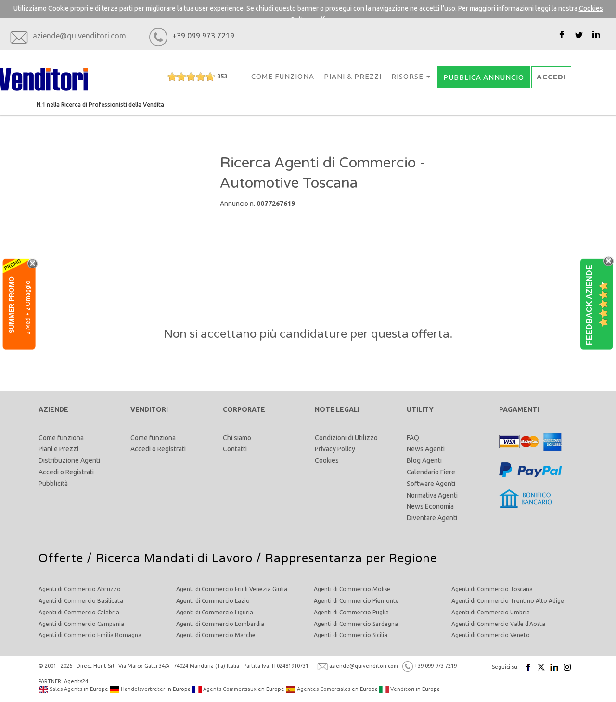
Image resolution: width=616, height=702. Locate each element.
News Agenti (426, 449)
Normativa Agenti (432, 495)
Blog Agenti (424, 460)
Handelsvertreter (142, 689)
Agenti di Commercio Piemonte (356, 601)
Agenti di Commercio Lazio (213, 601)
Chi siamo (237, 438)
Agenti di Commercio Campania (81, 624)
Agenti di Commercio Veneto (490, 635)
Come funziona (61, 438)
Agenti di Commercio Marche (216, 635)
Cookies (327, 460)
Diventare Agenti (432, 518)
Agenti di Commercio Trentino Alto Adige (507, 601)
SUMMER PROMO (11, 304)
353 (222, 76)
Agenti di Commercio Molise (352, 589)
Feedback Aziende (589, 304)
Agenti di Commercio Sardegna (356, 624)
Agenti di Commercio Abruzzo (79, 589)
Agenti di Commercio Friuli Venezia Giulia (231, 589)
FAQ (413, 438)
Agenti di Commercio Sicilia (350, 635)
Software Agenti (431, 483)
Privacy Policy (335, 449)
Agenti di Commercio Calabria (78, 612)
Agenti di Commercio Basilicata (80, 601)
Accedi (48, 472)
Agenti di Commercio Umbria (490, 612)
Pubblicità (53, 483)
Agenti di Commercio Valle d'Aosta (498, 624)
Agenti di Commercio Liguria (214, 612)
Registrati (79, 472)
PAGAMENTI (519, 409)
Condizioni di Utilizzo (346, 438)
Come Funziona (282, 76)
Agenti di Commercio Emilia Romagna (89, 635)
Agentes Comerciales (322, 689)
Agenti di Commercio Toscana (492, 589)
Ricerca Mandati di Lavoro (174, 558)
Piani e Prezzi (58, 449)
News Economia (430, 506)
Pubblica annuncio (483, 77)
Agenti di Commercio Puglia (351, 612)
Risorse (408, 76)
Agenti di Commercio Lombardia (220, 624)
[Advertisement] (126, 210)
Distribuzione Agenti (69, 460)
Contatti (235, 449)
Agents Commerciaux (229, 689)
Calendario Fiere (431, 472)
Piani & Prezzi (353, 76)
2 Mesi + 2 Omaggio (28, 307)
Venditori (401, 689)
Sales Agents (65, 689)
